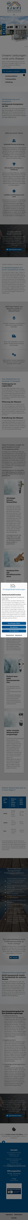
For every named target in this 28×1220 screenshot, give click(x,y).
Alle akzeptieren (14, 631)
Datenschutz (10, 635)
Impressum (18, 635)
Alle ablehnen (14, 627)
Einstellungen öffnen (14, 623)
